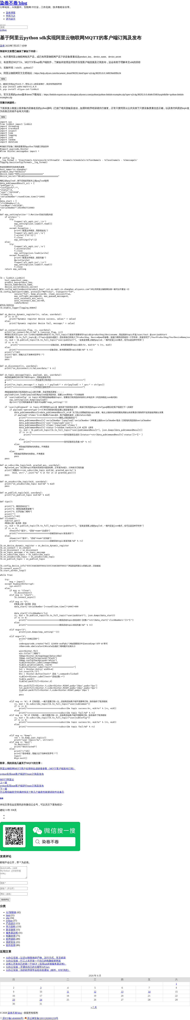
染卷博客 (10, 12)
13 (122, 992)
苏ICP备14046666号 (12, 1018)
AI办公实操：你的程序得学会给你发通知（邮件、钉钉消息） (38, 970)
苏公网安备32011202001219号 (42, 1018)
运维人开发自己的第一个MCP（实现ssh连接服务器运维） (36, 964)
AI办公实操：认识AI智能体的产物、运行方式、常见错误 (36, 957)
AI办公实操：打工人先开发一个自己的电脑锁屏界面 (33, 961)
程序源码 (10, 939)
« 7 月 (94, 1007)
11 (68, 992)
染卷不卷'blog (13, 2)
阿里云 (10, 779)
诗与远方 (10, 19)
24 (41, 1000)
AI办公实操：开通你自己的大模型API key (28, 967)
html (8, 915)
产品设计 (10, 923)
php (8, 918)
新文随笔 (10, 929)
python (3, 30)
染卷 (2, 45)
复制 (3, 79)
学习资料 (10, 926)
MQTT (3, 779)
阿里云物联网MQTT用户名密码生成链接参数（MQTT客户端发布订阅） (37, 768)
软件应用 (10, 945)
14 (149, 992)
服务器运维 (12, 933)
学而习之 (10, 16)
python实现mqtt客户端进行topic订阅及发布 (22, 774)
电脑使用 (10, 936)
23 (13, 1000)
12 (95, 992)
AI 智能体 (11, 912)
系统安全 (10, 942)
